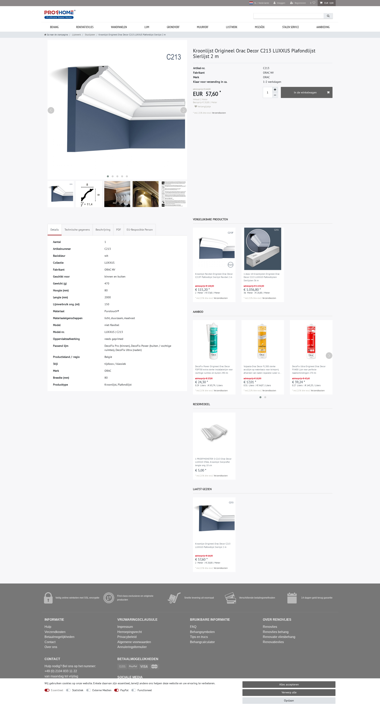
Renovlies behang (276, 632)
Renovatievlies (84, 27)
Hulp (48, 626)
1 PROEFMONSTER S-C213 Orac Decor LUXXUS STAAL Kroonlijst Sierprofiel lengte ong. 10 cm (213, 462)
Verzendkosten (218, 112)
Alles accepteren (289, 684)
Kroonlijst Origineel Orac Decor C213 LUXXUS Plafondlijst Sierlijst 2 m (212, 545)
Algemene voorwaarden (134, 642)
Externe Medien (101, 690)
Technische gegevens (77, 229)
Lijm (146, 27)
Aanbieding (323, 27)
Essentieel (57, 690)
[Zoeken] (328, 16)
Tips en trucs (199, 637)
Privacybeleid (127, 637)
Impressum (125, 626)
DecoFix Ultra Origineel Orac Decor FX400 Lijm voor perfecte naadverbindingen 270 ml (309, 369)
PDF (118, 229)
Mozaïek (260, 27)
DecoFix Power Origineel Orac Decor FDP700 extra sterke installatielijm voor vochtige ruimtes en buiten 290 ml (214, 369)
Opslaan (289, 700)
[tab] (55, 230)
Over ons (51, 647)
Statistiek (77, 690)
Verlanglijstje (204, 106)
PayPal (124, 690)
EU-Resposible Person (140, 229)
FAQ (193, 626)
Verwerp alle (289, 692)
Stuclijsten (89, 34)
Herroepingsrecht (129, 632)
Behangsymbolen (202, 632)
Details (54, 229)
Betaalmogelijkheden (59, 637)
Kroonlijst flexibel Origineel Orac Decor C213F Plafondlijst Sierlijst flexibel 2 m (214, 276)
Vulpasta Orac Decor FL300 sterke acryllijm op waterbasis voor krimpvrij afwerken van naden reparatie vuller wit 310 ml (262, 370)
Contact (50, 642)
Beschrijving (103, 229)
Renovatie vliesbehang (279, 637)
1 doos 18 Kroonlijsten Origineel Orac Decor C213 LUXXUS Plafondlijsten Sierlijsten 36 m (262, 277)
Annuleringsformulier (132, 647)
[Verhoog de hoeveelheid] (275, 89)
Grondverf (173, 27)
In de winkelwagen (305, 92)
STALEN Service (290, 27)
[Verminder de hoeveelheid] (275, 95)
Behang (54, 27)
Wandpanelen (119, 27)
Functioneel (145, 690)
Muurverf (202, 27)
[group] (214, 249)
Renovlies (270, 626)
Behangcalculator (202, 642)
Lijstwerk (231, 27)
